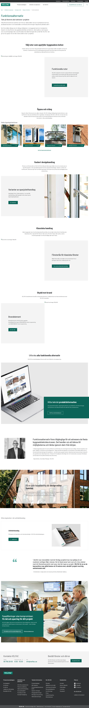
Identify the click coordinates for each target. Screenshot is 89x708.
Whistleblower (49, 697)
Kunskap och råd (18, 9)
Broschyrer (73, 1)
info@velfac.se (31, 662)
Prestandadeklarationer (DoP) (37, 688)
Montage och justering (37, 694)
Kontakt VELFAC (66, 706)
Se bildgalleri (6, 683)
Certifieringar (49, 691)
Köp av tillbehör (64, 685)
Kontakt (86, 1)
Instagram (78, 687)
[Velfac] (5, 4)
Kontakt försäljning (22, 694)
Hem (2, 9)
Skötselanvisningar (36, 696)
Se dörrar (5, 687)
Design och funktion (26, 9)
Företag (48, 683)
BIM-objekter (35, 685)
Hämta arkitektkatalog (22, 688)
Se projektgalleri (21, 690)
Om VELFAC (45, 4)
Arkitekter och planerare (34, 4)
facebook (78, 683)
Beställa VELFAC (7, 691)
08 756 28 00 (8, 662)
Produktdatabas (80, 1)
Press (47, 693)
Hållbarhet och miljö (50, 685)
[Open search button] (87, 4)
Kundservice (58, 1)
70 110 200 (48, 706)
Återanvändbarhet (50, 689)
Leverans (62, 689)
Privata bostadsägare (21, 4)
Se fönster (5, 685)
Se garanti (62, 691)
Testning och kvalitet (51, 687)
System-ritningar (36, 690)
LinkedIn (78, 685)
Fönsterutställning (66, 1)
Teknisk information (37, 680)
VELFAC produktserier (22, 685)
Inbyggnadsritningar (37, 692)
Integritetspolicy (50, 695)
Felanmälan (62, 687)
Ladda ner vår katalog (8, 689)
